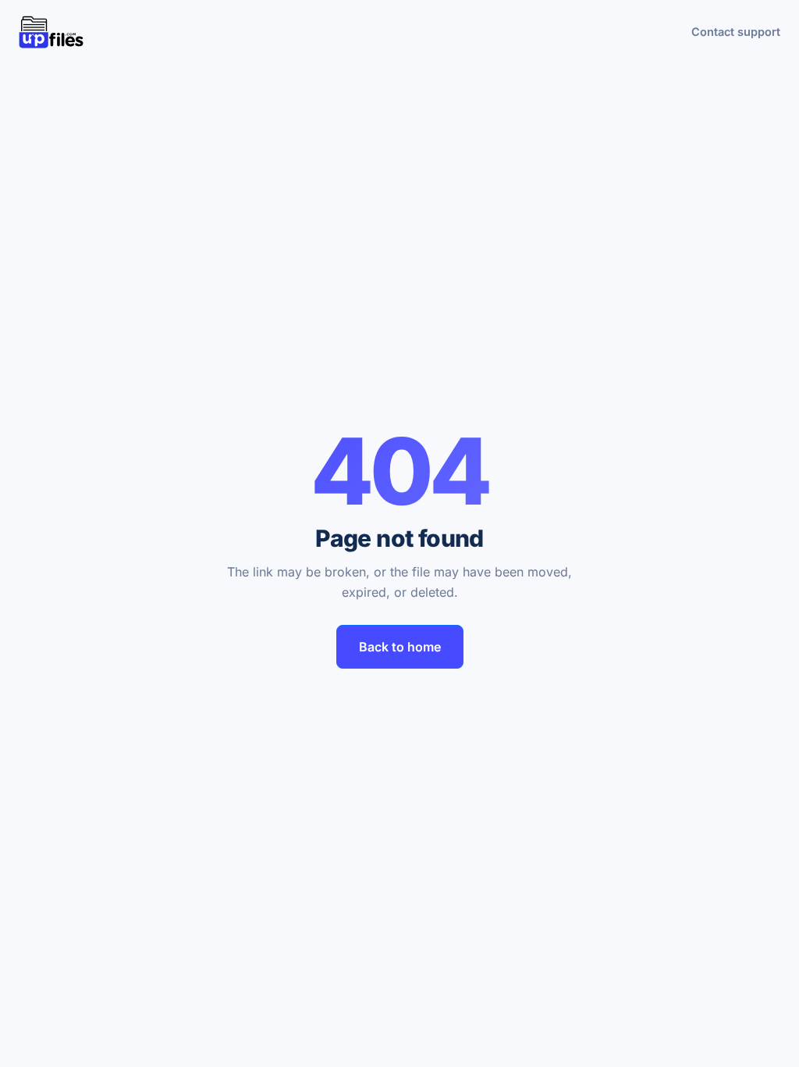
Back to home (400, 647)
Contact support (735, 31)
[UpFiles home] (51, 32)
